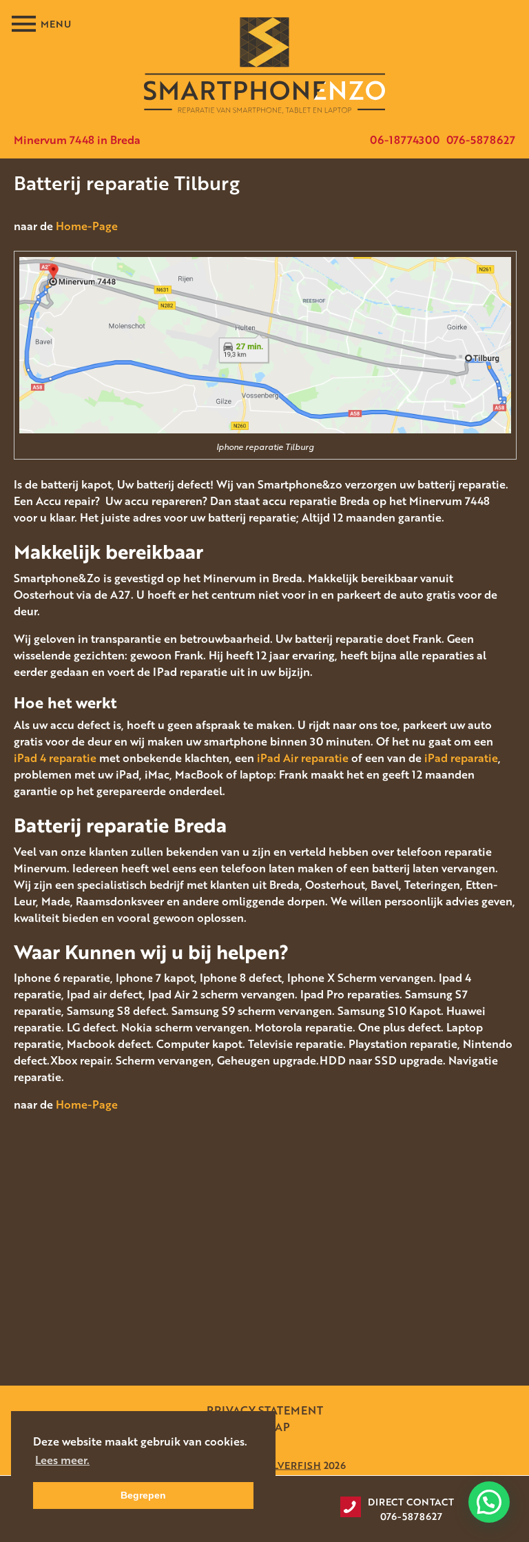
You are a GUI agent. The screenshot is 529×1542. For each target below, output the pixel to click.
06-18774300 (404, 140)
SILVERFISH (292, 1464)
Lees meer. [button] (62, 1460)
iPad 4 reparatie (55, 758)
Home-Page (87, 226)
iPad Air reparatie (303, 758)
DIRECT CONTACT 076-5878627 (411, 1508)
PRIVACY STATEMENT (265, 1410)
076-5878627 (480, 140)
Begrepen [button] (143, 1495)
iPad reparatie (461, 758)
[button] (489, 1502)
